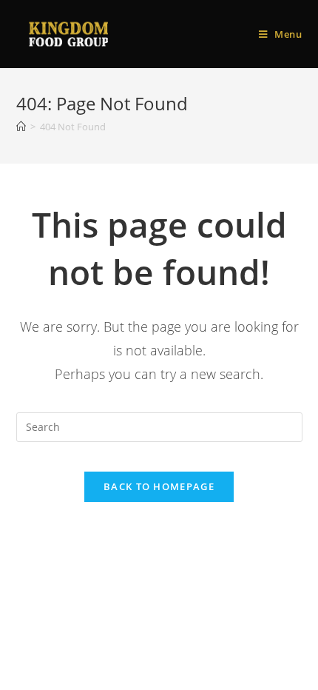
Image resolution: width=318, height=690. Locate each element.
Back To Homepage (159, 486)
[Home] (21, 126)
